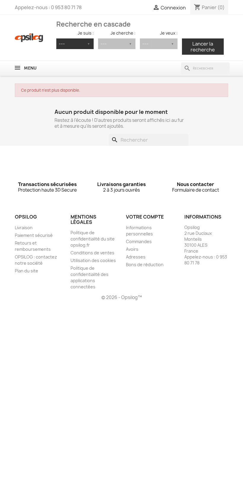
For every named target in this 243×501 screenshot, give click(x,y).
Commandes (139, 241)
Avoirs (132, 249)
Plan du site (26, 271)
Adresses (136, 257)
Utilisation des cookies (93, 260)
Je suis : (86, 33)
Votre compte (145, 217)
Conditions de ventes (92, 253)
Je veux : (168, 33)
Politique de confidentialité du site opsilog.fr (93, 239)
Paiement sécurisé (34, 235)
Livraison (24, 227)
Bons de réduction (145, 264)
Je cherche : (123, 33)
